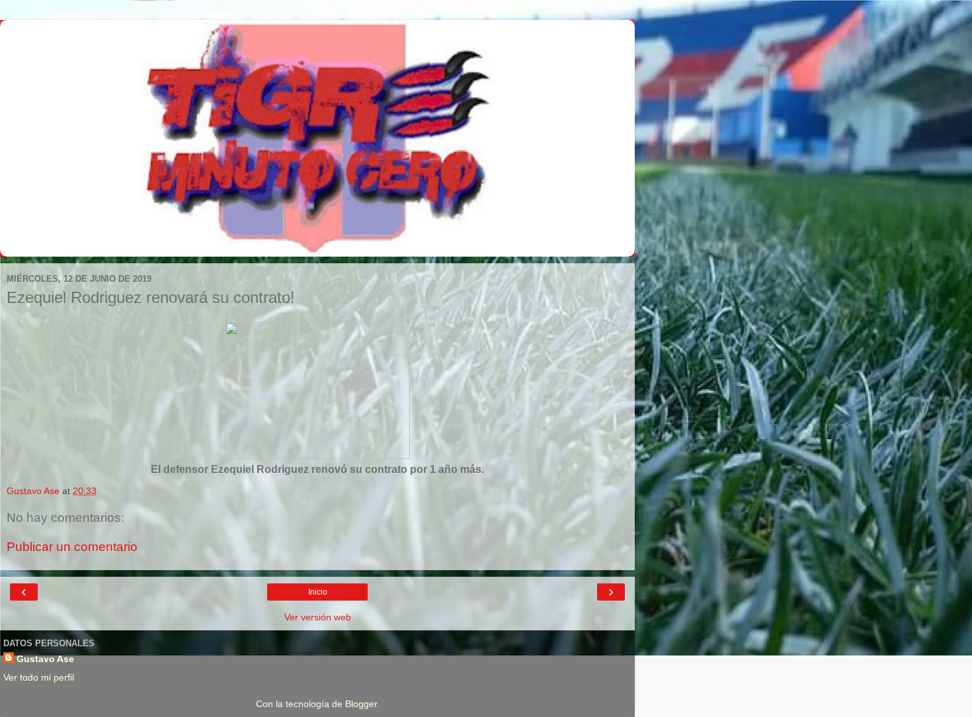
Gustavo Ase (45, 659)
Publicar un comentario (72, 547)
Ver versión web (317, 617)
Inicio (317, 592)
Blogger (361, 703)
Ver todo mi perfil (38, 677)
